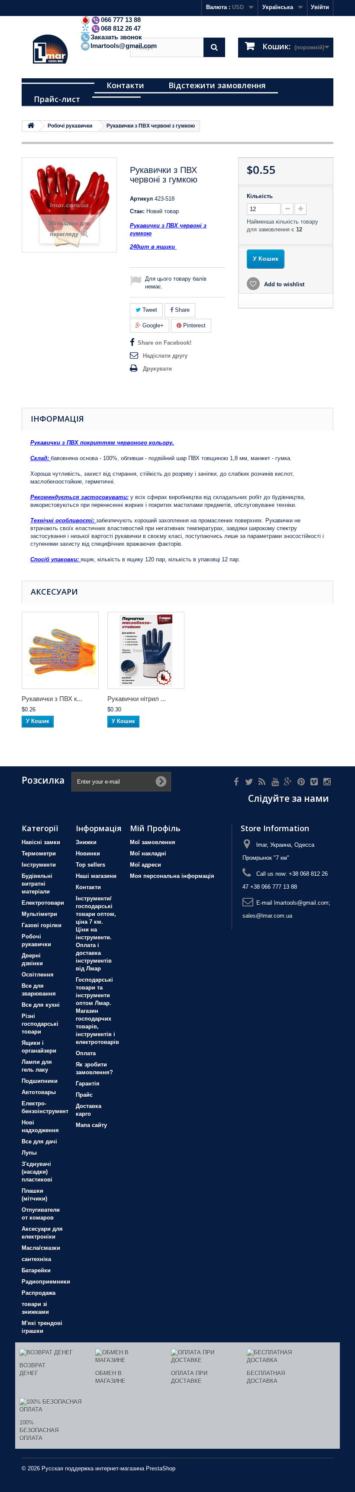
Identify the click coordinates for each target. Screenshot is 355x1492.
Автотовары (39, 1092)
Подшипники (40, 1081)
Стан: (137, 211)
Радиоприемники (46, 1281)
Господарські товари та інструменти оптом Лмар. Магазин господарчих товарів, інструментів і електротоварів (97, 1011)
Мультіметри (39, 914)
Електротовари (43, 903)
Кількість (260, 196)
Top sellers (90, 864)
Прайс (84, 1095)
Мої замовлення (152, 842)
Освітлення (38, 974)
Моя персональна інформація (172, 876)
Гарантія (88, 1083)
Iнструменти (39, 864)
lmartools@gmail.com (123, 45)
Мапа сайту (91, 1125)
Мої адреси (145, 864)
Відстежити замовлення (217, 85)
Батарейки (36, 1270)
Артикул (141, 198)
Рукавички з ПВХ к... (52, 698)
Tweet (149, 310)
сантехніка (36, 1259)
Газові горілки (41, 925)
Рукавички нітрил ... (136, 698)
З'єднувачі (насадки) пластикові (37, 1172)
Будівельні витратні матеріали (37, 884)
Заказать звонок (116, 37)
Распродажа (38, 1293)
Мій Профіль (155, 828)
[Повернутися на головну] (31, 126)
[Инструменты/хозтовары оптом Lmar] (69, 50)
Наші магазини (96, 876)
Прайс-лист (57, 99)
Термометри (39, 853)
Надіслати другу (165, 355)
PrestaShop (160, 1468)
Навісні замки (41, 842)
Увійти (320, 7)
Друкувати (157, 368)
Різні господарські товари (40, 1024)
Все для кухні (41, 1005)
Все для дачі (39, 1141)
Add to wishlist (283, 284)
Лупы (29, 1152)
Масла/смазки (41, 1248)
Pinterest (193, 325)
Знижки (86, 842)
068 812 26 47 (121, 28)
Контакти (125, 85)
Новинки (88, 853)
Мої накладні (148, 853)
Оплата (86, 1053)
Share (181, 310)
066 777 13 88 (121, 19)
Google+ (152, 325)
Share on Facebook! (164, 342)
